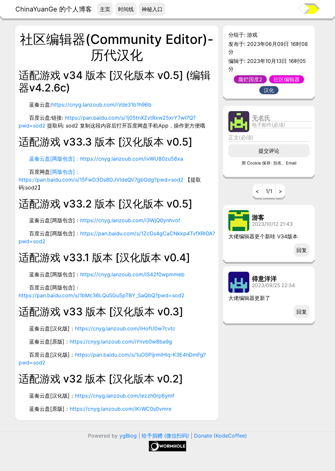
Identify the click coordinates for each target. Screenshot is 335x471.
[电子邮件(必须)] (282, 125)
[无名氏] (282, 118)
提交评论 (268, 150)
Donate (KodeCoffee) (220, 435)
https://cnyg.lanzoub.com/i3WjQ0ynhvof (130, 220)
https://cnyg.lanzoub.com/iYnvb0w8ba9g (121, 341)
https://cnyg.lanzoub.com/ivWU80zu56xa (131, 158)
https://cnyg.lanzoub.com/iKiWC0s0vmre (120, 408)
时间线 (126, 9)
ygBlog (128, 435)
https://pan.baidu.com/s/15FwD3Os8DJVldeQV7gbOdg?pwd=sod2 (101, 179)
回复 (301, 250)
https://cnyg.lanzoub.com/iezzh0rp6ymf (124, 395)
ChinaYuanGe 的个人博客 (53, 9)
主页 (105, 9)
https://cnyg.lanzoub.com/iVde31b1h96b (101, 104)
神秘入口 (152, 9)
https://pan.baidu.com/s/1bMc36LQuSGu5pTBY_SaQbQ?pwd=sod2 (102, 295)
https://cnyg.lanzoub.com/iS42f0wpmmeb (132, 274)
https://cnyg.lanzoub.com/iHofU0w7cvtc (125, 328)
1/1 (269, 191)
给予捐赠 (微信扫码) (165, 435)
